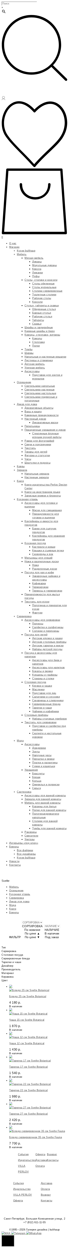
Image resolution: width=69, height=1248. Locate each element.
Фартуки (37, 612)
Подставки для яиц (44, 693)
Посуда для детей (36, 634)
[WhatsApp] (34, 1233)
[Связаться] (8, 1240)
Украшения (31, 769)
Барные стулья (41, 312)
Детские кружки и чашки (47, 638)
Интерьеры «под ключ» (23, 843)
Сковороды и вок (42, 554)
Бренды (14, 846)
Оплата (40, 1165)
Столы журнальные (44, 287)
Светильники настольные (40, 393)
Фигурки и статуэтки (37, 455)
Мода (20, 740)
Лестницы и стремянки (39, 360)
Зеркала (22, 470)
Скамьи (36, 323)
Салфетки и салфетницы (47, 627)
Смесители (31, 835)
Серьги (36, 788)
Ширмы (29, 353)
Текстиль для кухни (37, 601)
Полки (36, 345)
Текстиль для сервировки (41, 722)
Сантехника (24, 791)
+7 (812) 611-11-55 (34, 1222)
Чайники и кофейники (45, 711)
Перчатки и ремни (43, 758)
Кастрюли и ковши (43, 546)
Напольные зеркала (37, 473)
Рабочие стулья (42, 316)
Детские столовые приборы (49, 641)
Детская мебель (35, 364)
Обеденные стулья (44, 309)
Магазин (14, 247)
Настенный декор (35, 418)
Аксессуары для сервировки (42, 620)
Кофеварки (39, 583)
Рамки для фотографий (39, 440)
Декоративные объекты (39, 407)
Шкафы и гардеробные (39, 327)
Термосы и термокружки (47, 590)
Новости (14, 861)
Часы (28, 459)
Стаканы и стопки (43, 678)
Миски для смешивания (47, 510)
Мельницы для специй (39, 557)
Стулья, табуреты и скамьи (42, 305)
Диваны (37, 261)
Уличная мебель (35, 367)
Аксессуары (32, 371)
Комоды (37, 338)
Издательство (26, 1160)
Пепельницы (32, 426)
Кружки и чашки (42, 685)
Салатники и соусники (46, 696)
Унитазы (30, 839)
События (23, 1154)
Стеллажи (38, 342)
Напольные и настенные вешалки (45, 356)
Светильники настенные (40, 389)
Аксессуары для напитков (48, 667)
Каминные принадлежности (42, 415)
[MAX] (6, 1233)
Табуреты (38, 320)
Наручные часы (42, 755)
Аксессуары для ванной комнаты (45, 795)
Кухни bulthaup (26, 250)
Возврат (52, 1154)
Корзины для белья (44, 806)
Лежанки (37, 272)
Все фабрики (25, 850)
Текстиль (30, 448)
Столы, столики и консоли (41, 279)
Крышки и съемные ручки (48, 550)
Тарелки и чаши (42, 707)
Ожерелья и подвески (46, 784)
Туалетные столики (44, 294)
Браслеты (38, 773)
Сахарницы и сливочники (47, 700)
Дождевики (39, 747)
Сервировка (24, 616)
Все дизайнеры (26, 854)
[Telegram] (18, 1233)
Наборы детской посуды (47, 649)
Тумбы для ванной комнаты (49, 828)
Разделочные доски (44, 568)
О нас (12, 243)
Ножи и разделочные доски (42, 561)
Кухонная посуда (35, 543)
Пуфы (35, 276)
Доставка (41, 1160)
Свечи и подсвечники (38, 444)
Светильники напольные (40, 386)
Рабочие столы (41, 298)
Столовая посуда (35, 682)
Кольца (36, 780)
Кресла (36, 268)
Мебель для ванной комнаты (43, 802)
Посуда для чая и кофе (39, 572)
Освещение (24, 382)
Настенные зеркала (37, 477)
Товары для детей (36, 451)
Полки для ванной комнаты (49, 810)
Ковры (21, 466)
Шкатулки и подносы (37, 462)
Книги (20, 481)
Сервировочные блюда (46, 704)
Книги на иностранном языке (42, 492)
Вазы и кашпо (33, 411)
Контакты (15, 864)
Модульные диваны (44, 265)
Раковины (31, 832)
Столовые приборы (36, 715)
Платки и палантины (45, 762)
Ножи (35, 565)
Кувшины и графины (45, 674)
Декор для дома (27, 404)
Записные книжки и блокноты (43, 495)
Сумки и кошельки (43, 766)
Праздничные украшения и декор (45, 429)
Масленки (38, 689)
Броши (36, 777)
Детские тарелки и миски (48, 645)
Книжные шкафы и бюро (40, 331)
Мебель (21, 254)
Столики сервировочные (47, 290)
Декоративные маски (45, 422)
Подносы (37, 623)
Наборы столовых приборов (49, 718)
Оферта (40, 1154)
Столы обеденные (43, 283)
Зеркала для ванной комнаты (43, 799)
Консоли (37, 301)
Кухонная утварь (27, 499)
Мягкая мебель (34, 258)
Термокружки (40, 587)
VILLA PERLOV (22, 1194)
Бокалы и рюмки (42, 671)
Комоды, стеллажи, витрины (42, 334)
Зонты (36, 751)
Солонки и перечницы (45, 630)
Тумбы (29, 349)
